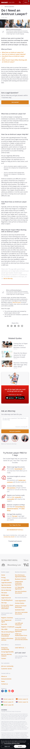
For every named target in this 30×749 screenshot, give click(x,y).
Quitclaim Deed (19, 610)
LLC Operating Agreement (19, 588)
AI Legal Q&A (5, 580)
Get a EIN (4, 624)
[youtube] (12, 691)
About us (4, 676)
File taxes (4, 593)
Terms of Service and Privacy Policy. (12, 743)
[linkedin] (6, 691)
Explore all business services (7, 639)
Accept (20, 746)
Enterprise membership (5, 648)
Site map (4, 603)
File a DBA (4, 629)
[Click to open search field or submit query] (20, 2)
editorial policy (17, 302)
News (3, 681)
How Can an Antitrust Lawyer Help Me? (14, 54)
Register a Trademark (7, 627)
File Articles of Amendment (5, 635)
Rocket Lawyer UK (9, 699)
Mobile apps (5, 595)
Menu (26, 2)
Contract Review (6, 587)
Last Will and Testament (19, 624)
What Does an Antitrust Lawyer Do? (13, 52)
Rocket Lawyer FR (8, 702)
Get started (15, 102)
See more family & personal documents (21, 638)
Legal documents (6, 582)
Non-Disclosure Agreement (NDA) (20, 575)
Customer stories (6, 669)
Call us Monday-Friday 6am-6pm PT (21, 657)
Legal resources (6, 598)
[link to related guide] (8, 345)
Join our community (7, 666)
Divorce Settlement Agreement (21, 630)
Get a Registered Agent (6, 621)
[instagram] (9, 691)
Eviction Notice (19, 603)
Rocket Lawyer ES (23, 699)
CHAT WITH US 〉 (20, 648)
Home (3, 575)
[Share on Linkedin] (15, 326)
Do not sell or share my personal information (7, 606)
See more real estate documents (21, 613)
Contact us (4, 684)
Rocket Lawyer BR (8, 705)
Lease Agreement (20, 601)
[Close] (28, 743)
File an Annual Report (7, 632)
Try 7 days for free (15, 525)
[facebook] (2, 691)
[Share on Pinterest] (19, 326)
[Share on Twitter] (12, 326)
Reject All (7, 746)
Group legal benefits (7, 652)
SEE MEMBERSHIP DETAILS (15, 530)
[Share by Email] (22, 326)
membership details (9, 537)
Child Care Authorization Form (21, 634)
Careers (3, 658)
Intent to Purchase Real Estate (20, 606)
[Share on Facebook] (8, 326)
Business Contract (20, 579)
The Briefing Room (7, 600)
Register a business (7, 618)
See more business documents (20, 592)
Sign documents (6, 585)
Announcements (6, 679)
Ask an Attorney (8, 278)
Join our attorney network (6, 655)
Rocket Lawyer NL (23, 702)
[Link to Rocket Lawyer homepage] (8, 2)
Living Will (18, 627)
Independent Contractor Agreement (19, 583)
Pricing (3, 577)
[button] (2, 6)
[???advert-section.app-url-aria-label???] (10, 398)
